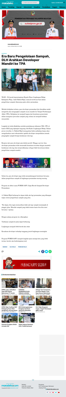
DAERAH (4, 53)
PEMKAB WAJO (22, 247)
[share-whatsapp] (50, 251)
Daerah (18, 7)
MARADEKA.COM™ (14, 388)
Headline (37, 7)
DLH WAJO (13, 247)
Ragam (54, 7)
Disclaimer (41, 384)
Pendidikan (46, 7)
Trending (11, 7)
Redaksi (24, 384)
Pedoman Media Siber (27, 387)
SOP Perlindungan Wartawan (46, 386)
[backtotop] (33, 380)
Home (4, 7)
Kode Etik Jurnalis (26, 386)
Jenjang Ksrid (42, 387)
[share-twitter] (46, 251)
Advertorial (28, 7)
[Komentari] (3, 251)
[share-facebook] (42, 251)
